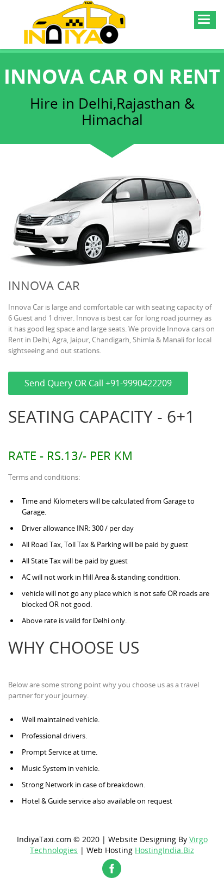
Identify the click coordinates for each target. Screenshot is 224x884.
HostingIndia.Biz (164, 850)
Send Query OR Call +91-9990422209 (98, 383)
